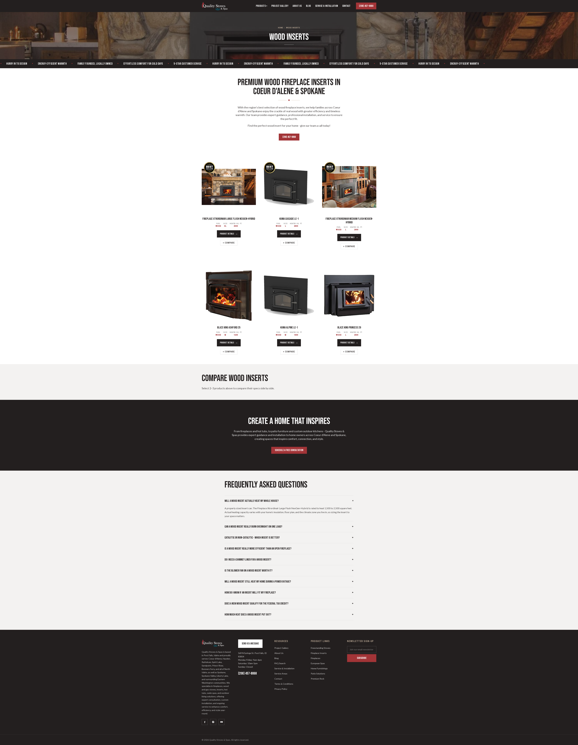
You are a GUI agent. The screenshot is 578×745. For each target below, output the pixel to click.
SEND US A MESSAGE (250, 643)
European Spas (318, 663)
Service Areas (280, 673)
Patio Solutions (318, 673)
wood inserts (293, 28)
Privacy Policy (280, 689)
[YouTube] (222, 722)
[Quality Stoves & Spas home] (215, 6)
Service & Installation (284, 668)
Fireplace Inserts (319, 653)
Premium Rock (317, 678)
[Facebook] (205, 722)
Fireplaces (315, 658)
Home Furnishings (319, 668)
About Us (278, 653)
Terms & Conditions (283, 684)
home (280, 28)
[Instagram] (213, 722)
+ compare (229, 243)
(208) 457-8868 (366, 6)
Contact (278, 678)
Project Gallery (281, 648)
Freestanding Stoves (320, 648)
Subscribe (362, 658)
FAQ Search (280, 663)
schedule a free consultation (289, 450)
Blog (276, 658)
